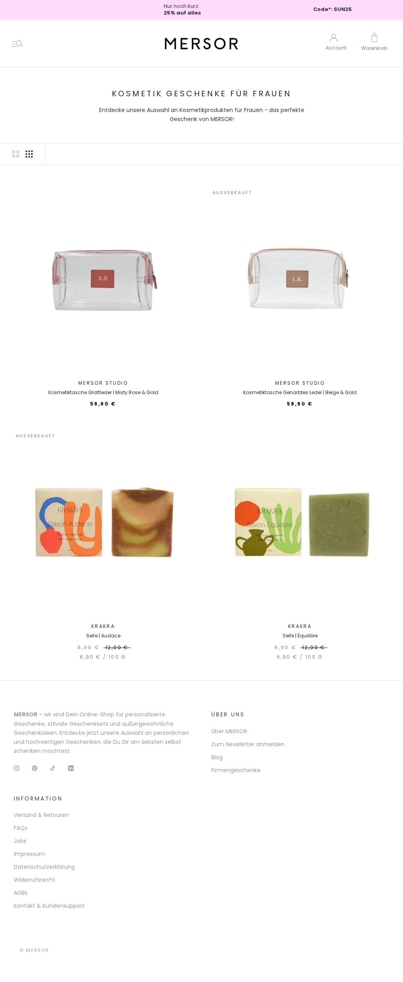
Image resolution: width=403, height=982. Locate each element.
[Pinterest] (34, 768)
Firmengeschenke (236, 770)
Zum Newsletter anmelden (248, 744)
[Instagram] (16, 768)
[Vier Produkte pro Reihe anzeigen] (29, 154)
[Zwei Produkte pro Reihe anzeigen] (15, 154)
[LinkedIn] (71, 768)
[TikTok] (52, 768)
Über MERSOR (229, 731)
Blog (217, 757)
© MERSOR (35, 950)
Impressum (29, 854)
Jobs (20, 841)
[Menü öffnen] (17, 43)
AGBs (21, 893)
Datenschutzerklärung (44, 867)
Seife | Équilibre (300, 635)
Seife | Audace (103, 635)
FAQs (21, 828)
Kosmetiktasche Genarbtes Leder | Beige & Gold (300, 392)
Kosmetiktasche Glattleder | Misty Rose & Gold (103, 392)
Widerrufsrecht (34, 880)
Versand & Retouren (41, 815)
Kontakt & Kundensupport (49, 906)
